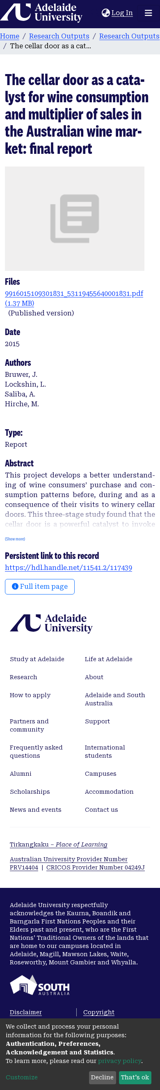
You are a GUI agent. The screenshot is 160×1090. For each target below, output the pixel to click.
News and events (36, 809)
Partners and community (29, 725)
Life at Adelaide (109, 659)
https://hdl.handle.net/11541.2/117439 (68, 568)
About (94, 677)
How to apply (30, 695)
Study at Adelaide (37, 659)
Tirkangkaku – (58, 844)
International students (105, 751)
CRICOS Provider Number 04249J (95, 867)
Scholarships (30, 791)
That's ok (135, 1077)
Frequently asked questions (36, 751)
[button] (106, 13)
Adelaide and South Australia (115, 699)
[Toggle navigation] (148, 13)
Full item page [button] (43, 586)
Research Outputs (59, 36)
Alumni (21, 773)
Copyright (98, 1012)
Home (9, 36)
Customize (22, 1077)
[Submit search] (95, 13)
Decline (102, 1077)
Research (23, 677)
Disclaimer (26, 1012)
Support (97, 721)
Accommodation (109, 791)
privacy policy (119, 1061)
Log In (123, 13)
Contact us (101, 809)
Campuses (101, 773)
